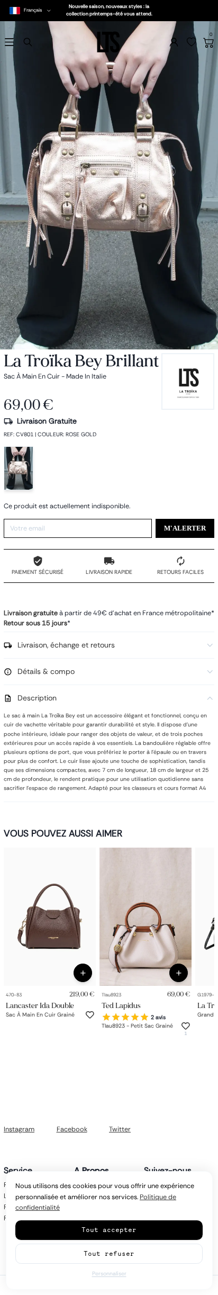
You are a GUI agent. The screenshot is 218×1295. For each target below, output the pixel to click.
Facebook (72, 1129)
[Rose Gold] (18, 468)
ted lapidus (121, 1005)
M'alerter (185, 528)
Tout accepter (109, 1230)
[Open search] (27, 42)
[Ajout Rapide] (83, 973)
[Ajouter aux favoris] (90, 1015)
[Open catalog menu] (9, 42)
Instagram (19, 1129)
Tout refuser (109, 1253)
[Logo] (109, 42)
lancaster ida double (40, 1005)
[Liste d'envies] (191, 42)
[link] (50, 917)
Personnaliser (109, 1273)
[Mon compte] (173, 42)
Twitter (120, 1129)
